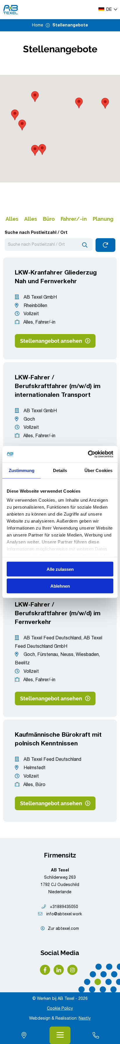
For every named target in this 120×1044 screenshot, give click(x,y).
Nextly (85, 1019)
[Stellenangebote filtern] (84, 244)
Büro (49, 219)
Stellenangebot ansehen (51, 341)
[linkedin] (59, 970)
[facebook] (45, 970)
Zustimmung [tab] (22, 470)
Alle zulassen (60, 568)
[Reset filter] (106, 245)
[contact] (24, 1035)
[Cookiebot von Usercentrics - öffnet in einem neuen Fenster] (87, 454)
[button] (35, 150)
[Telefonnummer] (96, 1035)
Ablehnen (60, 586)
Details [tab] (60, 470)
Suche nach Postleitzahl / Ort (36, 233)
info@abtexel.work (63, 914)
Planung (103, 219)
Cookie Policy (60, 1009)
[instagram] (72, 970)
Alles (12, 219)
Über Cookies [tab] (98, 470)
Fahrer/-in (74, 219)
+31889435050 (63, 907)
